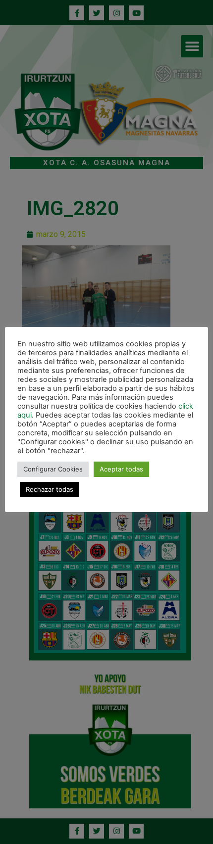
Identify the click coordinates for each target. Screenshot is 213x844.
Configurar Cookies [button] (53, 469)
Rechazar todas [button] (49, 489)
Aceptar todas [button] (121, 469)
